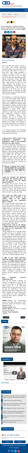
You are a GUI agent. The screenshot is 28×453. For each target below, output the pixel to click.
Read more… (4, 438)
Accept (7, 442)
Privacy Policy (17, 445)
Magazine (10, 14)
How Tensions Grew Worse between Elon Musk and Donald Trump (13, 421)
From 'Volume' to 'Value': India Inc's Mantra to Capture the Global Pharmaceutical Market (14, 396)
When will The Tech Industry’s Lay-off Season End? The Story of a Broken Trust (14, 404)
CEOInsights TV (7, 359)
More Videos (5, 383)
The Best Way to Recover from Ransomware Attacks (14, 416)
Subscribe (16, 448)
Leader (15, 14)
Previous (6, 317)
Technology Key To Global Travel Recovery (13, 408)
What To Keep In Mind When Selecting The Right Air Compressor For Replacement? (14, 412)
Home (3, 14)
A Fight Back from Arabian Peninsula (12, 400)
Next (23, 317)
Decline (20, 442)
